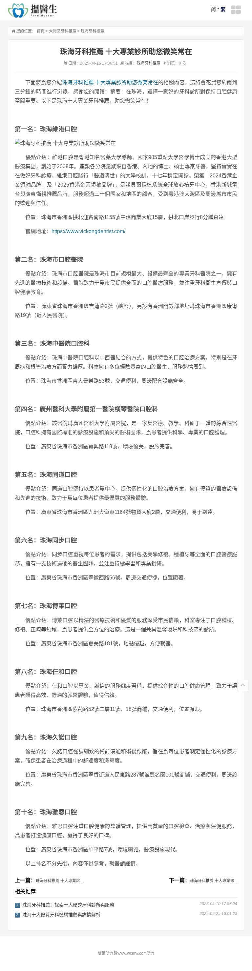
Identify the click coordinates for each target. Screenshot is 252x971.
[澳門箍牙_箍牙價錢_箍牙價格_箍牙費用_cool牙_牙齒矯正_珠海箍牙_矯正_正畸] (32, 10)
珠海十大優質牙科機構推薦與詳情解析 (61, 914)
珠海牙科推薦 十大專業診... (59, 881)
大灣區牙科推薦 (62, 31)
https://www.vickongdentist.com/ (88, 231)
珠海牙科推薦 (92, 31)
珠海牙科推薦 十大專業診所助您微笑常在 (110, 82)
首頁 (41, 31)
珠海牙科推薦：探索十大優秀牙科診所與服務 (68, 904)
